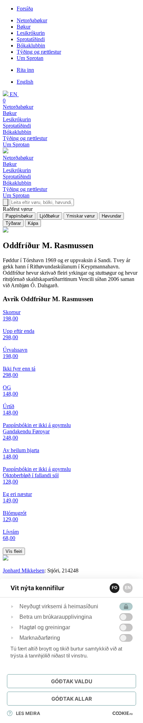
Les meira (28, 713)
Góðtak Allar (71, 698)
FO (114, 587)
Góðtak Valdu (71, 681)
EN (128, 587)
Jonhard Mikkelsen (23, 570)
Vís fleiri (14, 551)
